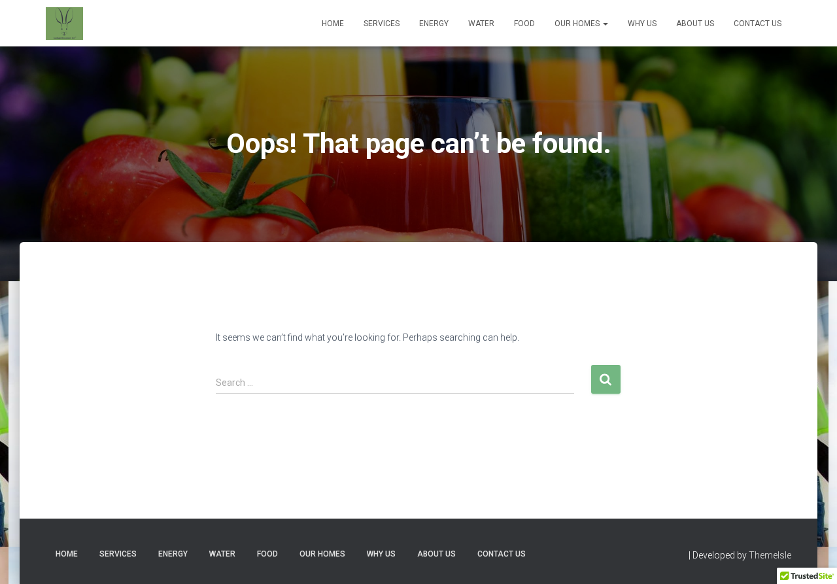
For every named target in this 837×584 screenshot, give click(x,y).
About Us (695, 23)
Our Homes (578, 23)
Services (382, 23)
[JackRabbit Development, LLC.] (64, 23)
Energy (434, 23)
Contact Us (757, 23)
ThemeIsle (770, 555)
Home (333, 23)
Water (481, 23)
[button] (605, 23)
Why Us (642, 23)
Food (524, 23)
